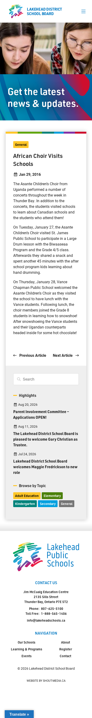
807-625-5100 (52, 609)
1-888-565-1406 (54, 613)
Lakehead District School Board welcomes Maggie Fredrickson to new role (45, 467)
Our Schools (26, 642)
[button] (83, 11)
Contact (65, 656)
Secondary (48, 504)
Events (26, 656)
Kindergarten (25, 504)
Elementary (52, 496)
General (21, 145)
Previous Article (32, 355)
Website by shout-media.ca (46, 680)
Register (65, 649)
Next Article (63, 355)
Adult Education (27, 496)
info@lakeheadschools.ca (46, 620)
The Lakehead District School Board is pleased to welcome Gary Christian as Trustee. (45, 439)
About (65, 642)
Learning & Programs (26, 649)
